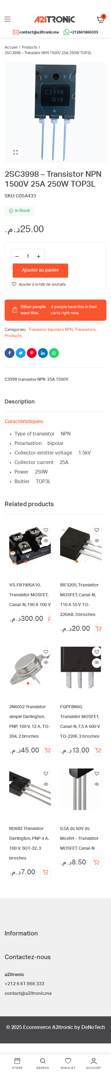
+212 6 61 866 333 (24, 984)
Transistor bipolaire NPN (50, 330)
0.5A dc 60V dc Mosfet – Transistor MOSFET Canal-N (79, 839)
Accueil (11, 47)
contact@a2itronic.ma (39, 32)
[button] (15, 152)
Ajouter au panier (49, 619)
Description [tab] (20, 402)
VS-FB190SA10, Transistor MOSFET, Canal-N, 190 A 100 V (30, 595)
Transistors (85, 330)
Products (29, 47)
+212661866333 (84, 32)
